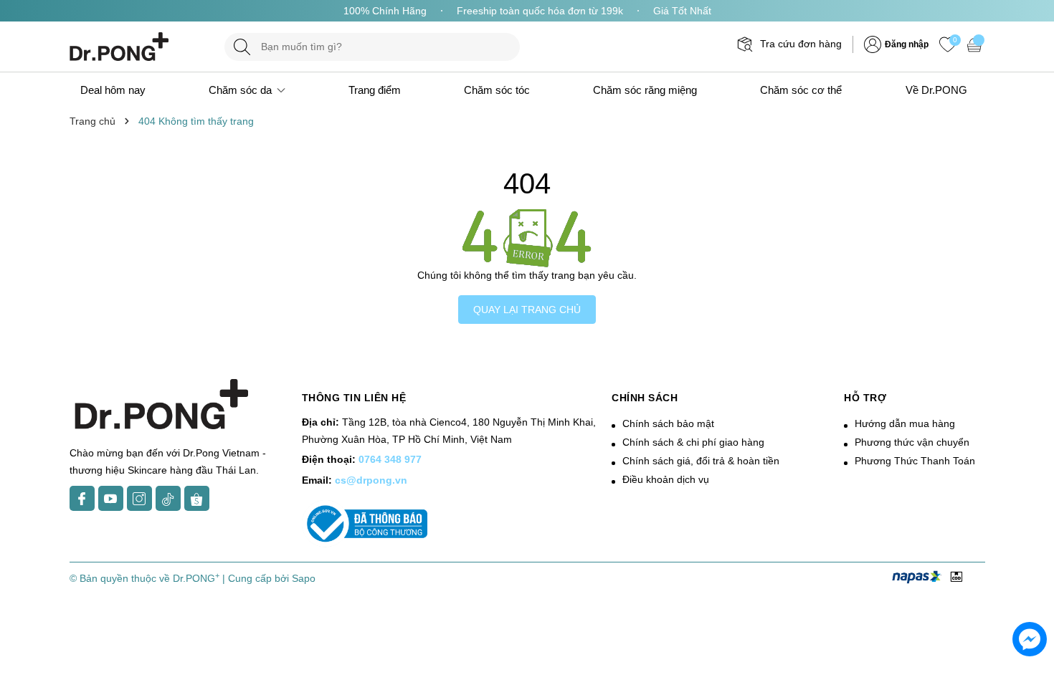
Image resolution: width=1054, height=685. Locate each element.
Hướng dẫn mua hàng (905, 423)
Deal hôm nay (113, 90)
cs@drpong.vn (371, 480)
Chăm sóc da (242, 90)
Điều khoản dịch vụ (665, 479)
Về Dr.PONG (936, 90)
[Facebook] (82, 498)
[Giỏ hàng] (975, 44)
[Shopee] (196, 498)
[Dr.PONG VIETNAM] (140, 46)
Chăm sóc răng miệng (645, 90)
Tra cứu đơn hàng (801, 43)
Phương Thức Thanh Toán (915, 460)
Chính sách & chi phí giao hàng (693, 442)
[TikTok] (168, 498)
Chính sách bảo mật (668, 423)
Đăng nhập (907, 44)
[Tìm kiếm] (242, 47)
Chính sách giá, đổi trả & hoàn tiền (700, 460)
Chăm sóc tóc (497, 90)
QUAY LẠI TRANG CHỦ (527, 309)
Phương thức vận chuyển (912, 442)
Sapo (303, 578)
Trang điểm (374, 90)
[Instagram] (139, 498)
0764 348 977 (390, 459)
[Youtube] (110, 498)
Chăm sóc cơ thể (801, 90)
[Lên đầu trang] (1030, 556)
